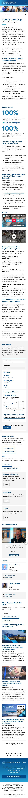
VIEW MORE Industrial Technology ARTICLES (14, 744)
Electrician (7, 620)
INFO (6, 484)
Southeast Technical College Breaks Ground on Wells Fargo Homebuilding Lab (12, 647)
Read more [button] (14, 549)
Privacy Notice (16, 784)
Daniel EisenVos (14, 584)
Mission (4, 788)
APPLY (6, 517)
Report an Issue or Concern (16, 790)
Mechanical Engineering (11, 616)
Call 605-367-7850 (10, 575)
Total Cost (7, 464)
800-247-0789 (16, 770)
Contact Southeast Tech (14, 776)
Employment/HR (19, 785)
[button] (2, 542)
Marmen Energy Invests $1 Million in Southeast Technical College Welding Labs (13, 721)
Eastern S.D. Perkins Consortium (16, 788)
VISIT (6, 501)
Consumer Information (8, 785)
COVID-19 (5, 790)
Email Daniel (8, 596)
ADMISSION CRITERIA (9, 451)
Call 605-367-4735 (10, 594)
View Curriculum (8, 448)
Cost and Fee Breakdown (11, 468)
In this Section (6, 14)
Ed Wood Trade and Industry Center (14, 193)
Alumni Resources (8, 787)
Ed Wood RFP (13, 792)
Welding (6, 613)
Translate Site (18, 787)
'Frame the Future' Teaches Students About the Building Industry (11, 683)
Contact (8, 784)
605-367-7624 (19, 769)
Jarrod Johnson (14, 565)
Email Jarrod (8, 577)
